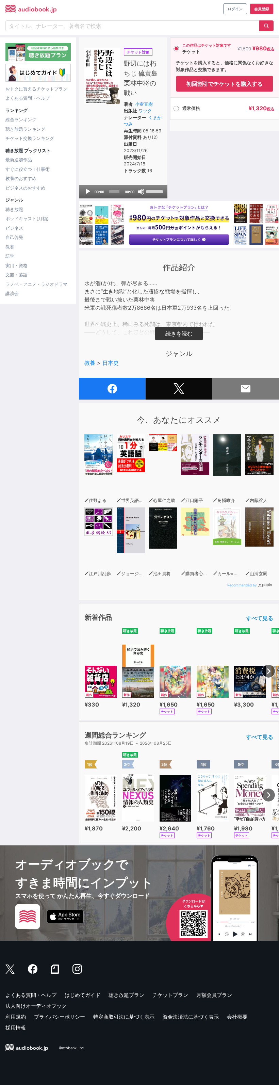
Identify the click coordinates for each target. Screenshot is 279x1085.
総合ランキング (20, 119)
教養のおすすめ (20, 178)
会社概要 (237, 1017)
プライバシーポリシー (59, 1017)
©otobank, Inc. (72, 1048)
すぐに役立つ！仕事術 (27, 169)
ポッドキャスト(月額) (27, 218)
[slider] (155, 191)
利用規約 (15, 1017)
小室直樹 (144, 104)
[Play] (87, 191)
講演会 (12, 293)
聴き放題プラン (126, 995)
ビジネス (14, 228)
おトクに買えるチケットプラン (36, 89)
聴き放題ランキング (25, 129)
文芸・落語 (16, 274)
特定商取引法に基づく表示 (123, 1017)
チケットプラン (170, 995)
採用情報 (15, 1027)
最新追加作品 (18, 159)
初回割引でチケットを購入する (224, 83)
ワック (145, 110)
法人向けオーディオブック (36, 1006)
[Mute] (141, 191)
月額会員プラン (214, 995)
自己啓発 (14, 237)
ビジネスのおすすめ (25, 188)
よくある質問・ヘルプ (27, 98)
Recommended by (242, 585)
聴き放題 (14, 209)
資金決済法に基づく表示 (191, 1017)
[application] (123, 191)
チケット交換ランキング (29, 138)
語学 (9, 256)
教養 (9, 246)
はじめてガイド (82, 995)
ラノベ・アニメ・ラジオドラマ (36, 284)
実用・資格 (16, 265)
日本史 (110, 362)
